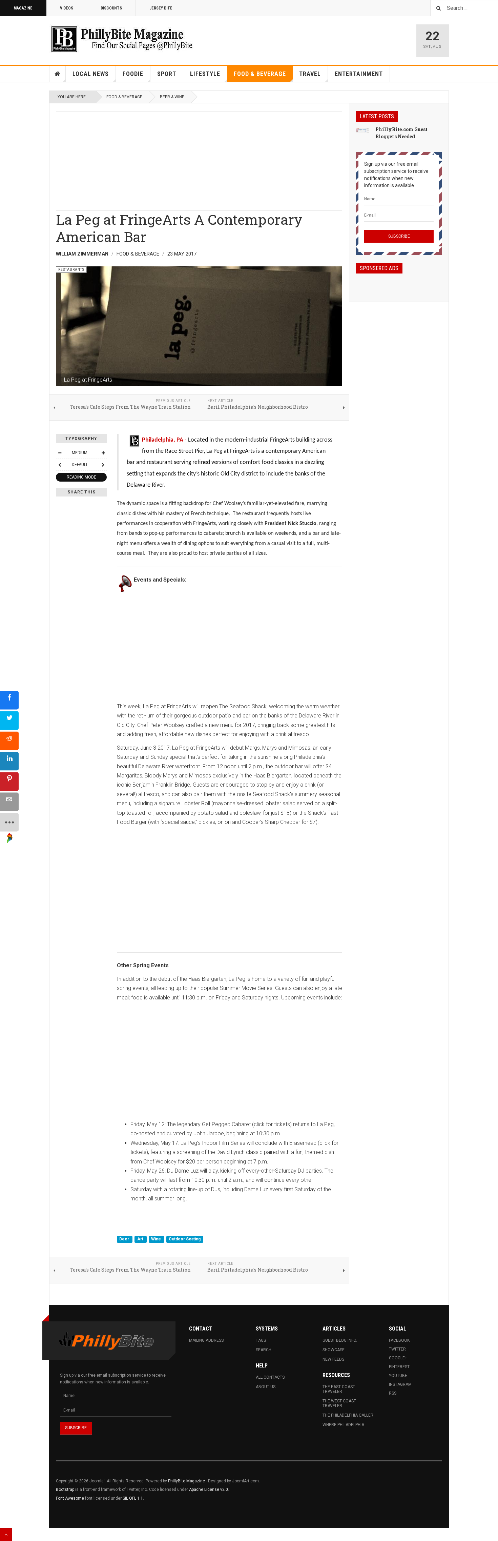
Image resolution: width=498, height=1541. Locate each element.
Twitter (397, 1349)
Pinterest (399, 1366)
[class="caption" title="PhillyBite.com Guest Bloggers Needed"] (362, 130)
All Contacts (270, 1377)
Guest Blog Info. (340, 1340)
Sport (166, 73)
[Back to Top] (6, 1534)
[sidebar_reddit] (9, 740)
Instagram (400, 1384)
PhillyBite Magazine (186, 1481)
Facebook (399, 1340)
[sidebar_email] (9, 801)
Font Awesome (70, 1498)
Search (263, 1349)
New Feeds (333, 1359)
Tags (261, 1340)
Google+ (398, 1358)
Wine (156, 1239)
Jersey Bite (160, 8)
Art (140, 1239)
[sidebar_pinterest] (9, 781)
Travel (310, 73)
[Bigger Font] (103, 453)
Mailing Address (206, 1340)
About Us (265, 1386)
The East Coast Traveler (339, 1389)
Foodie (133, 73)
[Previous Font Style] (59, 464)
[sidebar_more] (9, 822)
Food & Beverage (260, 73)
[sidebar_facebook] (9, 700)
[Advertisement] (199, 158)
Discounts (111, 8)
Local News (90, 73)
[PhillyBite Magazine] (121, 38)
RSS (392, 1393)
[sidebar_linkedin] (9, 761)
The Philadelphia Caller (348, 1415)
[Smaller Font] (59, 453)
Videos (66, 8)
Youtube (398, 1375)
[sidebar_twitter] (9, 720)
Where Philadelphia (343, 1424)
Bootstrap (65, 1489)
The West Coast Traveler (339, 1403)
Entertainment (359, 73)
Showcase (334, 1349)
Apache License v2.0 (208, 1489)
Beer (124, 1239)
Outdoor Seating (185, 1239)
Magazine (23, 8)
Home (57, 74)
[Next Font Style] (103, 464)
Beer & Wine (172, 97)
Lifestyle (205, 73)
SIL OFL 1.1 (133, 1498)
